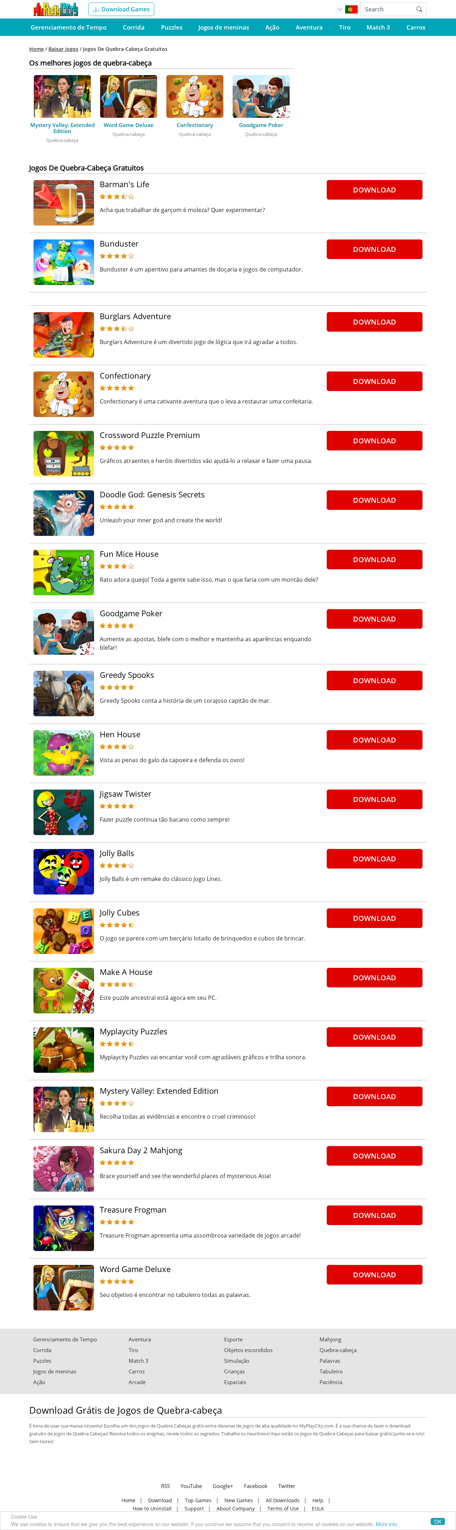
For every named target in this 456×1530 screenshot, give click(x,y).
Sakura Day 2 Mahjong (141, 1150)
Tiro (345, 27)
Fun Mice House (129, 553)
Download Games (126, 9)
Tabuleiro (331, 1371)
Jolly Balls (117, 853)
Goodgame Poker (131, 613)
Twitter (286, 1485)
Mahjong (330, 1339)
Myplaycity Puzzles (133, 1031)
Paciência (331, 1382)
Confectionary (125, 375)
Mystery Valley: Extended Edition (159, 1090)
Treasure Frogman (133, 1209)
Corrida (134, 27)
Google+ (223, 1485)
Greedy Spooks (127, 674)
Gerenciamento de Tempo (69, 27)
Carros (415, 27)
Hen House (120, 734)
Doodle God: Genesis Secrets (152, 494)
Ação (272, 27)
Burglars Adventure (135, 316)
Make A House (126, 971)
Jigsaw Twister (125, 793)
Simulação (236, 1360)
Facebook (256, 1485)
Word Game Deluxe (135, 1268)
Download (374, 190)
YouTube (191, 1485)
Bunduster (119, 243)
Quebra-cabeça (338, 1350)
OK (437, 1521)
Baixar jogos (63, 49)
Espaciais (235, 1382)
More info (386, 1524)
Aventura (309, 27)
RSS (165, 1485)
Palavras (330, 1360)
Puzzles (171, 27)
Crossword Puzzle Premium (150, 434)
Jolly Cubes (120, 912)
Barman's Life (124, 184)
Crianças (234, 1371)
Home (36, 49)
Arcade (137, 1382)
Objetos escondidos (248, 1350)
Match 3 (378, 27)
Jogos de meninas (223, 27)
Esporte (233, 1339)
